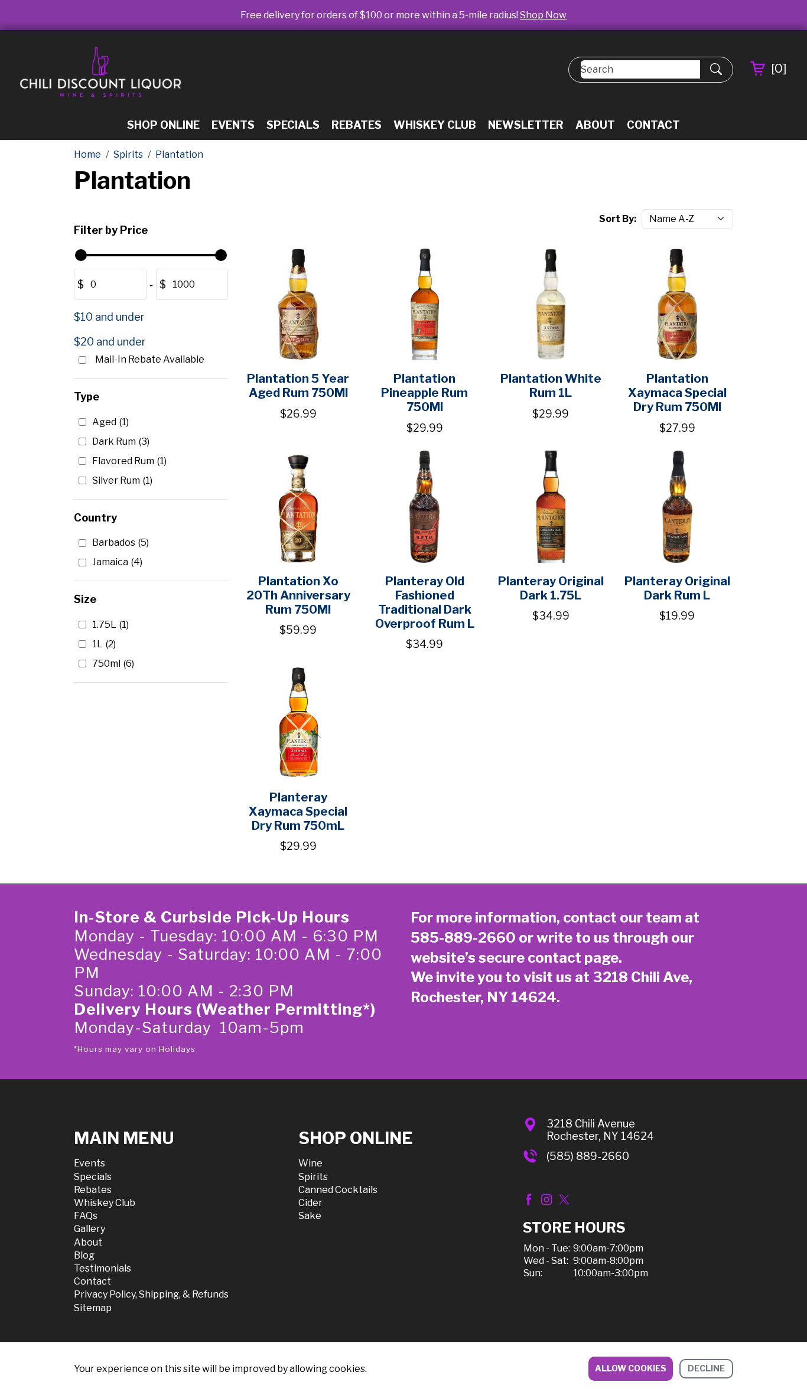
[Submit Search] (716, 69)
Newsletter (526, 125)
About (595, 125)
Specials (293, 125)
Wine (310, 1163)
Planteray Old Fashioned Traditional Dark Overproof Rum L (424, 602)
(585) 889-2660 (587, 1156)
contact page (573, 957)
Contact (653, 125)
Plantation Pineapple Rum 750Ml (424, 392)
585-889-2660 (463, 937)
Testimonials (102, 1268)
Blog (84, 1255)
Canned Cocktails (338, 1189)
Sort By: (617, 218)
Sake (309, 1215)
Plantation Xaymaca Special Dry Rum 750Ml (677, 392)
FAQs (85, 1215)
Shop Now (543, 15)
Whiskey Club (434, 125)
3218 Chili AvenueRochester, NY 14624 (600, 1130)
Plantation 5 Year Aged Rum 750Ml (298, 385)
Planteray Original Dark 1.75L (551, 588)
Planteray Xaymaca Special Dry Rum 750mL (298, 811)
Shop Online (163, 125)
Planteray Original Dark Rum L (677, 588)
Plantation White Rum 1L (550, 385)
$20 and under (110, 341)
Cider (310, 1202)
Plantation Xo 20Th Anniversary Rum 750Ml (298, 595)
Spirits (313, 1176)
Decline (706, 1368)
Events (233, 125)
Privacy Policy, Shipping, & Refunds (151, 1294)
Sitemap (93, 1307)
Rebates (356, 125)
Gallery (89, 1228)
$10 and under (109, 317)
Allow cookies (630, 1368)
